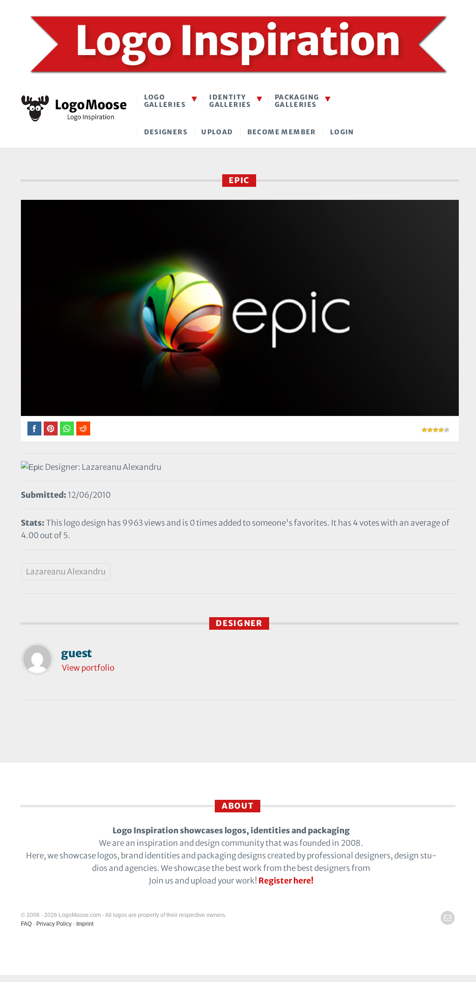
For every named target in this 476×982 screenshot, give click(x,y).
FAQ (26, 924)
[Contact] (448, 918)
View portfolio (88, 668)
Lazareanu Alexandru (66, 572)
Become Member (281, 132)
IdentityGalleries (230, 100)
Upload (217, 132)
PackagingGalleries (297, 100)
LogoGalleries (165, 100)
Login (342, 132)
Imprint (84, 924)
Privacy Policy (54, 924)
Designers (166, 132)
